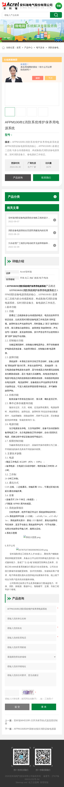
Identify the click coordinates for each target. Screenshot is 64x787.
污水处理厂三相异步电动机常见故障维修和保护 (30, 243)
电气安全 (40, 47)
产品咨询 (18, 177)
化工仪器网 (33, 782)
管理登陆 (44, 782)
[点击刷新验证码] (28, 692)
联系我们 (46, 177)
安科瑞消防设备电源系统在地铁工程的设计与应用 (30, 218)
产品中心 (28, 47)
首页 (19, 47)
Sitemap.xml (21, 782)
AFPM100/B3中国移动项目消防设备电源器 (35, 729)
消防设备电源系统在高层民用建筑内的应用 (28, 230)
